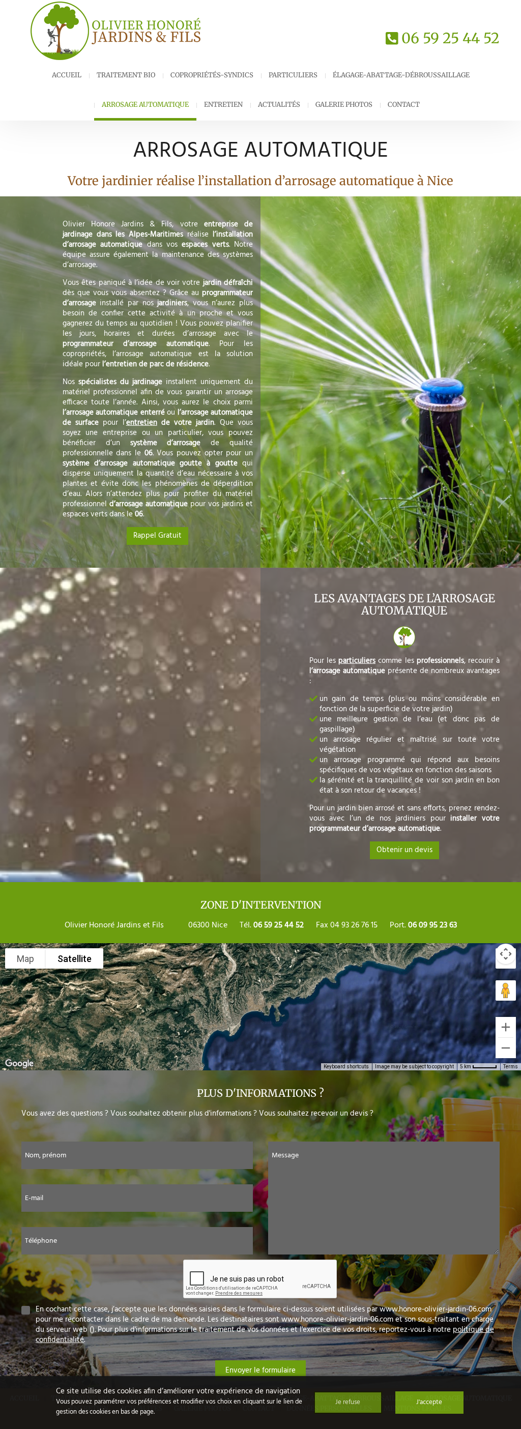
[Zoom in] (506, 1027)
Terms (510, 1066)
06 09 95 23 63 (432, 925)
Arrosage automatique (145, 104)
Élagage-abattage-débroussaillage (401, 75)
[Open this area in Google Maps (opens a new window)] (19, 1063)
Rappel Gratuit (157, 536)
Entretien (223, 104)
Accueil (66, 75)
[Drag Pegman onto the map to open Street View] (506, 990)
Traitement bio (126, 75)
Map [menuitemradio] (25, 958)
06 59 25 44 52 (450, 38)
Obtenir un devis (404, 850)
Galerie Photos (343, 104)
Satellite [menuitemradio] (74, 958)
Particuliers (293, 75)
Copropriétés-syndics (211, 75)
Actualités (279, 104)
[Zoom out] (506, 1048)
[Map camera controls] (506, 954)
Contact (404, 104)
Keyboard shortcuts (346, 1066)
